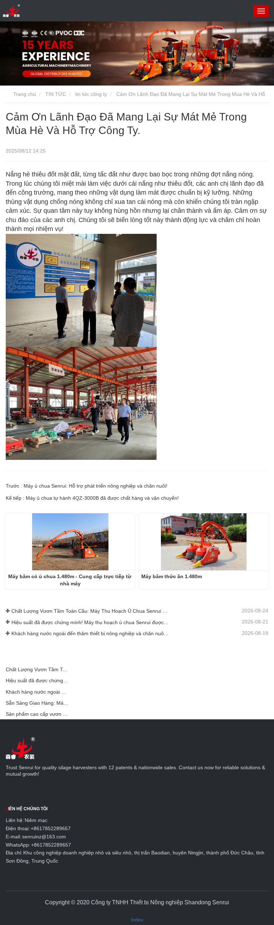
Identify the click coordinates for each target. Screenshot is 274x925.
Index (137, 920)
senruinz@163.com (44, 836)
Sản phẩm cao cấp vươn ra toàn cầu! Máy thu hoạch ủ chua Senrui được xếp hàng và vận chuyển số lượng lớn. (37, 714)
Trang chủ (24, 94)
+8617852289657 (51, 828)
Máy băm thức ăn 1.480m (171, 576)
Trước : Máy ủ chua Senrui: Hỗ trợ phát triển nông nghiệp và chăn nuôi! (86, 486)
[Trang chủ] (11, 10)
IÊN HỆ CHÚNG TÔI (26, 808)
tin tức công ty (91, 94)
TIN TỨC (55, 94)
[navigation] (261, 11)
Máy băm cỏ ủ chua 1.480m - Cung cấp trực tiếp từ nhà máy (70, 580)
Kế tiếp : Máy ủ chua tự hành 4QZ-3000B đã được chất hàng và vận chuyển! (92, 498)
